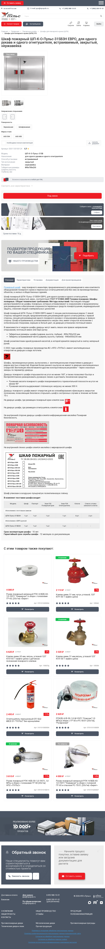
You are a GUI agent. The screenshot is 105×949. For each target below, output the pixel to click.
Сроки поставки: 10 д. (12, 234)
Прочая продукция (44, 926)
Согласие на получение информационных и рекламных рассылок (52, 942)
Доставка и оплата (9, 895)
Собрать (97, 212)
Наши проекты (8, 914)
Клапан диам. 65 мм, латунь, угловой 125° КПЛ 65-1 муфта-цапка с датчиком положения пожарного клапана (26, 658)
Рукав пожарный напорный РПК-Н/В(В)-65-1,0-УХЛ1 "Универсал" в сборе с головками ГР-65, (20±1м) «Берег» (27, 596)
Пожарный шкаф (12, 287)
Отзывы (39, 914)
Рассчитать (97, 226)
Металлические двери (45, 923)
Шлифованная (24, 127)
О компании (7, 911)
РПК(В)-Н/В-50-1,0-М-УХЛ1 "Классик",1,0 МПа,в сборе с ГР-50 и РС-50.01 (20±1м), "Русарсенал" (75, 720)
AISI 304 (6, 136)
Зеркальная (8, 127)
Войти (99, 24)
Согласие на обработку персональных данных (52, 936)
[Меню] (101, 3)
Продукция (75, 911)
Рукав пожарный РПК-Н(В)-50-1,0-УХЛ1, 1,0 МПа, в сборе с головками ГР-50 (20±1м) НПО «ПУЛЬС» (27, 783)
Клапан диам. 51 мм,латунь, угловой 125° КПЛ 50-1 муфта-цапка (75, 657)
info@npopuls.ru (29, 903)
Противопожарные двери (12, 923)
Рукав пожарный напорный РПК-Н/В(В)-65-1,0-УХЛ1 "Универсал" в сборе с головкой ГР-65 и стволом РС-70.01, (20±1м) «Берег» (77, 783)
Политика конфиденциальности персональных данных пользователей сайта (52, 933)
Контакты (6, 917)
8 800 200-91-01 (53, 900)
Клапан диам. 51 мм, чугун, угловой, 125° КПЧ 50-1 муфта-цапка (75, 595)
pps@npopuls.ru (29, 897)
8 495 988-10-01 (53, 895)
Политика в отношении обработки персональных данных (52, 931)
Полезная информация (81, 914)
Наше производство (46, 911)
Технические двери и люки (12, 926)
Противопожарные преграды (82, 923)
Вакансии (5, 900)
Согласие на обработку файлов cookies (52, 939)
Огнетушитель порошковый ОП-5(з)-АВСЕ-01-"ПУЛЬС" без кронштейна (24, 720)
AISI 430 (18, 136)
